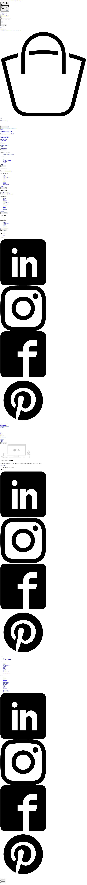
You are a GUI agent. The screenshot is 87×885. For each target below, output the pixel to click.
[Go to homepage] (4, 120)
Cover (4, 217)
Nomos (4, 183)
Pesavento (5, 209)
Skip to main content (4, 0)
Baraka (4, 207)
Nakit (2, 188)
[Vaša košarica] (43, 116)
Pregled (2, 29)
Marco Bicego (5, 203)
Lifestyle (4, 222)
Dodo (4, 208)
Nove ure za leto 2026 (7, 160)
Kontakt (2, 15)
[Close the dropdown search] (1, 22)
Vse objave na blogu (4, 228)
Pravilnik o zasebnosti (4, 426)
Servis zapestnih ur (8, 170)
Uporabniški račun (7, 29)
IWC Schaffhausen (6, 177)
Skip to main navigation (18, 0)
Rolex (2, 149)
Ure (3, 159)
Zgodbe (4, 226)
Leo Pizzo (5, 204)
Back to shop (2, 465)
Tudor (4, 180)
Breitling (4, 178)
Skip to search (11, 0)
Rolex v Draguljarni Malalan (8, 154)
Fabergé (4, 201)
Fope (4, 199)
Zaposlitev (2, 427)
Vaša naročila (17, 29)
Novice (4, 224)
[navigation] (1, 17)
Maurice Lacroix (6, 184)
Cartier (4, 176)
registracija (4, 28)
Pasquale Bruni (6, 202)
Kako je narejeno (6, 223)
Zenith (4, 179)
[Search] (0, 20)
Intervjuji (4, 225)
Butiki (7, 15)
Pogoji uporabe (3, 425)
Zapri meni (4, 25)
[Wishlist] (1, 118)
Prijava (1, 27)
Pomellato (5, 200)
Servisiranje (5, 161)
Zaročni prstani (6, 192)
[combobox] (5, 19)
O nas (5, 15)
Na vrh (2, 880)
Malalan (4, 198)
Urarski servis (3, 437)
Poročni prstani (10, 193)
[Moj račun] (0, 23)
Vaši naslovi (13, 29)
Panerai (4, 182)
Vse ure (1, 186)
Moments (2, 213)
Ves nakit (2, 211)
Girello (4, 206)
